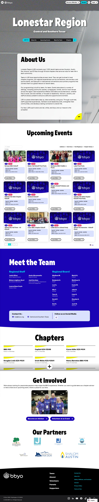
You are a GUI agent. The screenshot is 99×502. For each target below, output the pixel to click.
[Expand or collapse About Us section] (78, 116)
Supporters (54, 488)
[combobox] (92, 500)
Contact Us (77, 473)
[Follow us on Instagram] (56, 317)
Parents (53, 484)
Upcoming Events (45, 40)
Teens (52, 473)
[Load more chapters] (50, 366)
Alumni (53, 477)
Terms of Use (78, 489)
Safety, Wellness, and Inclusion (82, 479)
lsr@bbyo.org (19, 317)
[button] (2, 2)
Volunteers (54, 481)
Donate (84, 2)
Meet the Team (58, 40)
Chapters (68, 40)
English (93, 500)
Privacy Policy (78, 486)
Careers (76, 482)
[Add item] (75, 40)
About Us (33, 40)
